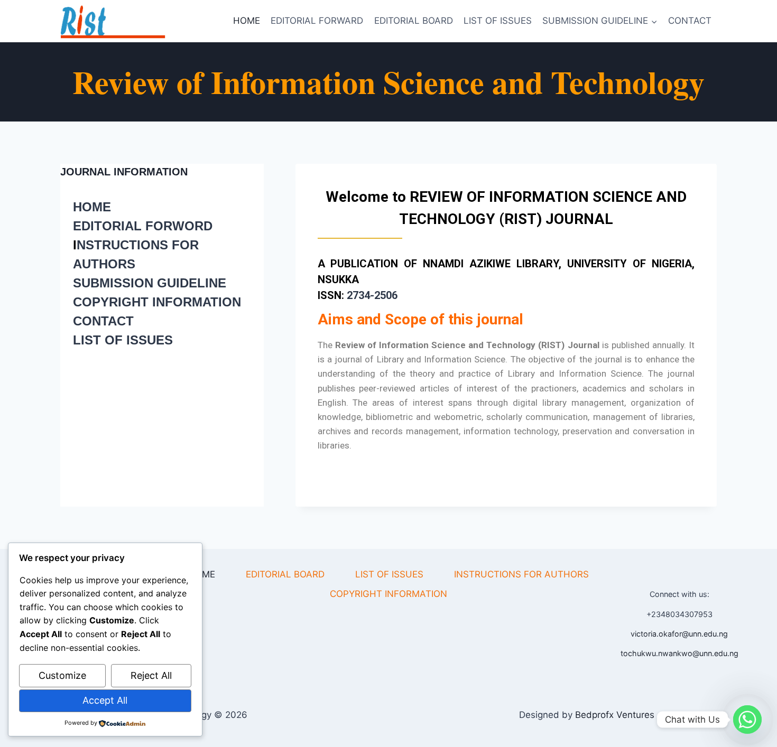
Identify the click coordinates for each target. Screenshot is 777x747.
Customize (62, 675)
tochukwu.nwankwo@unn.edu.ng (679, 653)
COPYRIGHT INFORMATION (157, 302)
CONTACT (689, 20)
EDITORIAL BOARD (413, 20)
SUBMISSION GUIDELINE (149, 283)
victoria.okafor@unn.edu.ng (679, 633)
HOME (246, 20)
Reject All (151, 675)
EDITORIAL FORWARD (317, 20)
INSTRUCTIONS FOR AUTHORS (521, 574)
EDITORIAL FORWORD (142, 226)
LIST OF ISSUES (498, 20)
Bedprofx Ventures (614, 714)
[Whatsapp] (747, 719)
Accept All (104, 700)
